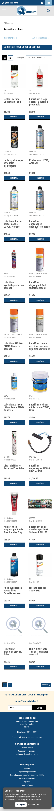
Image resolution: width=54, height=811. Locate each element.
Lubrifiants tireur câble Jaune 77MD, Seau (39, 407)
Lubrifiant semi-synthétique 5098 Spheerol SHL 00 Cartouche (38, 529)
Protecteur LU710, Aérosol (39, 161)
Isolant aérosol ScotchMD (37, 589)
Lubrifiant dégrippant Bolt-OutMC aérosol (38, 285)
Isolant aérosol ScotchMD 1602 (12, 100)
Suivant (45, 685)
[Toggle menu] (4, 11)
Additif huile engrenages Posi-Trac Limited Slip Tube (13, 529)
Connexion (22, 751)
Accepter (21, 804)
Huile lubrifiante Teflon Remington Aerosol (39, 652)
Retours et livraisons (27, 778)
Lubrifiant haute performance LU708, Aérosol (12, 224)
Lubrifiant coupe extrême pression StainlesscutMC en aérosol (39, 346)
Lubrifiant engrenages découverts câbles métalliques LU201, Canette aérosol (40, 224)
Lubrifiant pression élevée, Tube (13, 652)
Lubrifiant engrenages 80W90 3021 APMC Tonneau (39, 468)
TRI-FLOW (7, 152)
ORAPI (6, 274)
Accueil (27, 768)
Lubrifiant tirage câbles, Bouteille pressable (38, 102)
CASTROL (7, 457)
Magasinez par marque (27, 772)
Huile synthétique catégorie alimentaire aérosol (13, 163)
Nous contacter (27, 785)
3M (5, 90)
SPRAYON (32, 152)
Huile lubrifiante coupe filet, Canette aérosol (13, 590)
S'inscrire (32, 751)
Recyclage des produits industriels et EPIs (27, 775)
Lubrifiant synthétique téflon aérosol (14, 285)
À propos (27, 782)
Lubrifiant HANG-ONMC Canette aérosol (13, 346)
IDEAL (6, 396)
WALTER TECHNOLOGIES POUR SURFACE (38, 274)
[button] (27, 38)
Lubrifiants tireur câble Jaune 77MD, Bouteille (14, 407)
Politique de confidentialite (27, 754)
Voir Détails (14, 117)
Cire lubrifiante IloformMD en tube (14, 467)
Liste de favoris (27, 748)
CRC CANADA (8, 518)
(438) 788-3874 (11, 3)
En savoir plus (33, 804)
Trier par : (21, 58)
